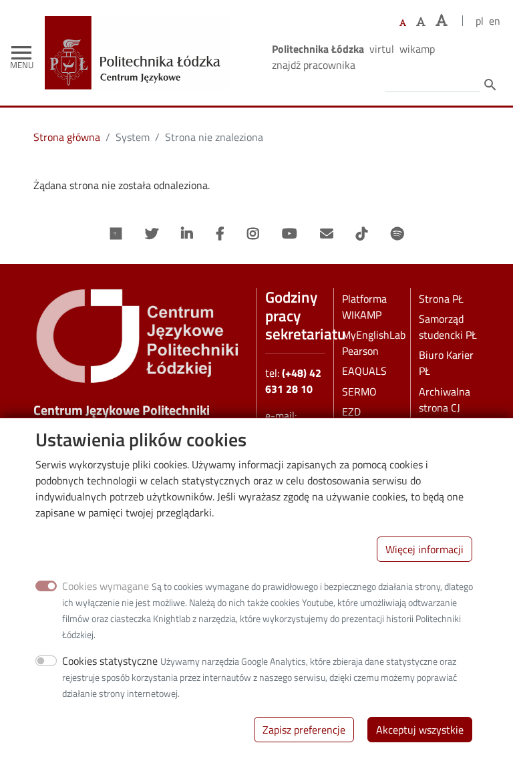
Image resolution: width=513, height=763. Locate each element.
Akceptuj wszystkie (420, 730)
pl (480, 21)
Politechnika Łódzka (318, 49)
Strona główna (66, 137)
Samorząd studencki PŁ (448, 327)
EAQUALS (364, 371)
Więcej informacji (424, 549)
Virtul (381, 49)
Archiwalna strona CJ (444, 400)
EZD (351, 412)
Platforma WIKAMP (364, 307)
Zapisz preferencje (304, 730)
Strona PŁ (441, 299)
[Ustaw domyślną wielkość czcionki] (402, 23)
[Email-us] (326, 234)
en (494, 21)
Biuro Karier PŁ (446, 363)
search (490, 85)
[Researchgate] (116, 234)
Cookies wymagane (105, 586)
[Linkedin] (187, 234)
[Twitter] (151, 234)
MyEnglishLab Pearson (373, 343)
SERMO (359, 392)
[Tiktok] (362, 234)
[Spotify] (397, 234)
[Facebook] (220, 234)
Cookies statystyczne (110, 661)
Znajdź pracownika (313, 65)
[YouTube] (289, 234)
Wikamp (417, 49)
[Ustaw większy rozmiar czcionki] (421, 21)
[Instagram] (253, 234)
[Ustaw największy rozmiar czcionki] (441, 20)
